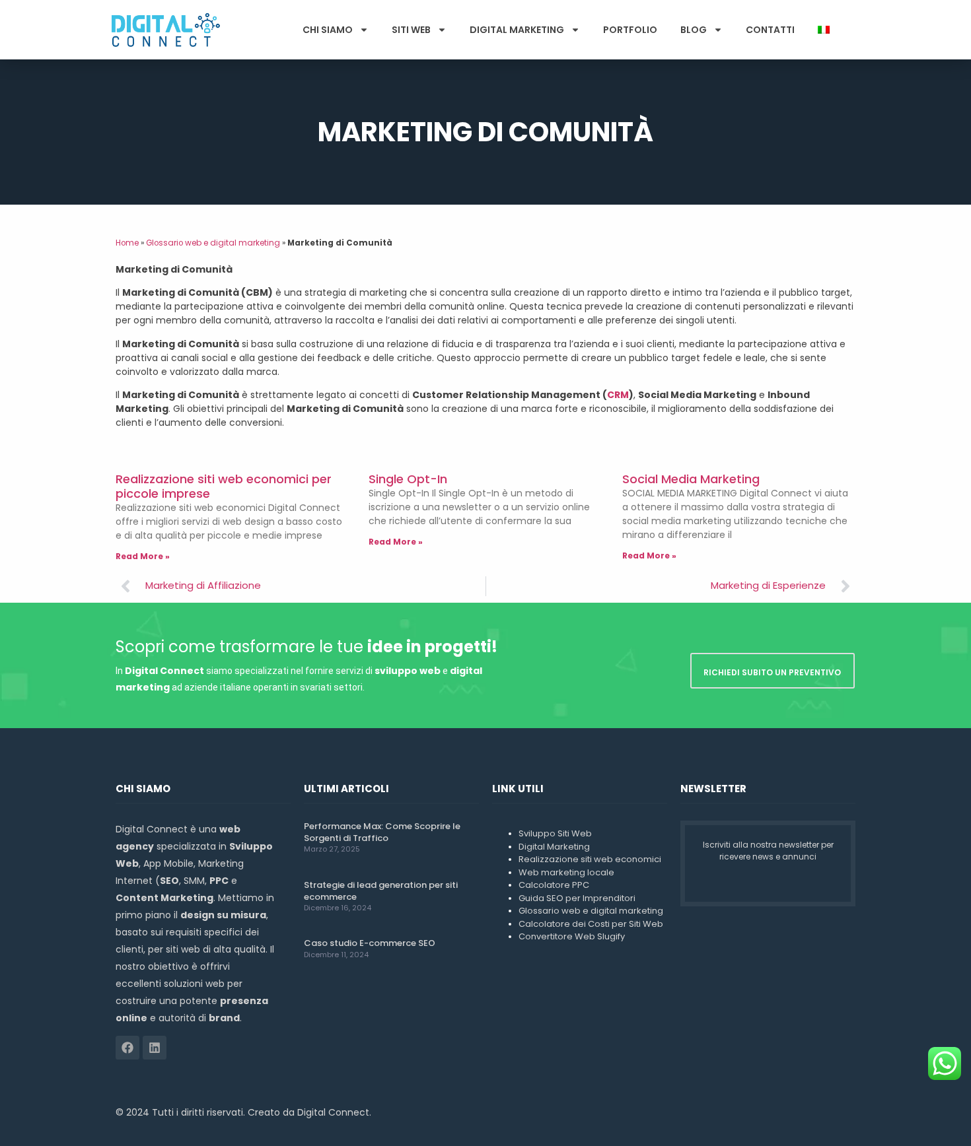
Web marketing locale (566, 872)
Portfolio (630, 29)
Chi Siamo (328, 29)
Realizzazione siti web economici (590, 859)
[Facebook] (127, 1048)
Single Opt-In (408, 479)
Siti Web (411, 29)
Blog (693, 29)
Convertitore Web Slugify (572, 936)
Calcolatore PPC (554, 885)
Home (127, 243)
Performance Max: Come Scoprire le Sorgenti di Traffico (382, 832)
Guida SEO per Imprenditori (577, 898)
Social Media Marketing (691, 479)
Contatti (770, 29)
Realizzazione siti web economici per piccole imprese (224, 486)
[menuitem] (824, 30)
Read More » (143, 556)
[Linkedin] (154, 1048)
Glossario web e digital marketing (213, 243)
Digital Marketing (517, 29)
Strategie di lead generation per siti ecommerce (381, 891)
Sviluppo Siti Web (555, 833)
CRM (618, 394)
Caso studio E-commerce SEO (369, 943)
